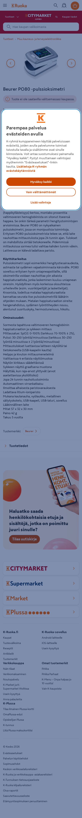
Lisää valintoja (41, 202)
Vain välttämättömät (41, 192)
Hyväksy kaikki (41, 181)
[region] (41, 159)
